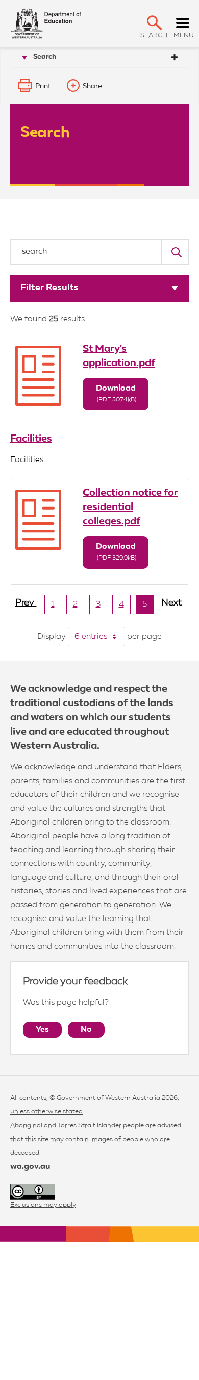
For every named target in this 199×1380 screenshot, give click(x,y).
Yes (42, 1030)
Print (43, 86)
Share (92, 86)
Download (116, 393)
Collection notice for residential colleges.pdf (130, 507)
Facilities (31, 438)
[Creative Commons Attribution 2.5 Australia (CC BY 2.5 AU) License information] (32, 1192)
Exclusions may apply (43, 1205)
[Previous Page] (26, 607)
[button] (154, 22)
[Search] (175, 252)
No (86, 1030)
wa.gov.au (30, 1167)
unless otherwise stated (46, 1111)
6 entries (99, 637)
